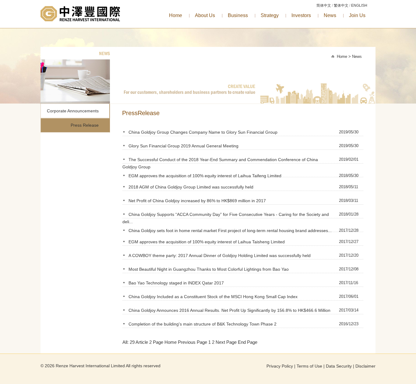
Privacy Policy (279, 366)
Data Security (339, 366)
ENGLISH (359, 5)
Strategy (270, 15)
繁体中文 (341, 5)
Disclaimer (365, 366)
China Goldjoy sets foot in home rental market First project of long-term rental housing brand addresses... (230, 230)
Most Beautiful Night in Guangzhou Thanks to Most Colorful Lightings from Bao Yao (209, 269)
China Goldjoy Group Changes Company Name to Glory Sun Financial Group (203, 132)
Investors (301, 15)
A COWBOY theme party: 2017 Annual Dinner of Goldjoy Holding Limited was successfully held (220, 255)
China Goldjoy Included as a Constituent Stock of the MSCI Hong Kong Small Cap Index (213, 296)
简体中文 (323, 5)
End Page (247, 342)
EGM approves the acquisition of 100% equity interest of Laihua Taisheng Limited (207, 241)
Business (238, 15)
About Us (205, 15)
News (330, 15)
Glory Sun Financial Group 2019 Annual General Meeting (183, 145)
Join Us (357, 15)
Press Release (85, 125)
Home (175, 15)
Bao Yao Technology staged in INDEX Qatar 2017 (176, 282)
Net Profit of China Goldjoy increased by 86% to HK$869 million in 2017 (197, 200)
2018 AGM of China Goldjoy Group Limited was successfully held (191, 187)
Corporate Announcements (73, 110)
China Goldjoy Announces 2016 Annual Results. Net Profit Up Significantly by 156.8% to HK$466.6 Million (229, 310)
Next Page (226, 342)
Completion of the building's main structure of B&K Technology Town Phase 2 (203, 324)
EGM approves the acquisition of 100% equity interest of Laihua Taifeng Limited (205, 175)
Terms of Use (309, 366)
